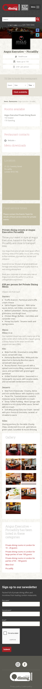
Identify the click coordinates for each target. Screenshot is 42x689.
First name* (6, 600)
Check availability (20, 92)
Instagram (17, 664)
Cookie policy (26, 686)
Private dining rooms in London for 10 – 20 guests (20, 546)
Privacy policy (15, 686)
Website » (11, 140)
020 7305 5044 (28, 25)
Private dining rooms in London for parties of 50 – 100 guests (20, 559)
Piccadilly (9, 568)
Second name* (6, 610)
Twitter (37, 35)
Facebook (37, 30)
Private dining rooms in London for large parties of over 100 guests (20, 553)
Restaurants (13, 101)
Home (6, 101)
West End (9, 564)
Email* (4, 620)
